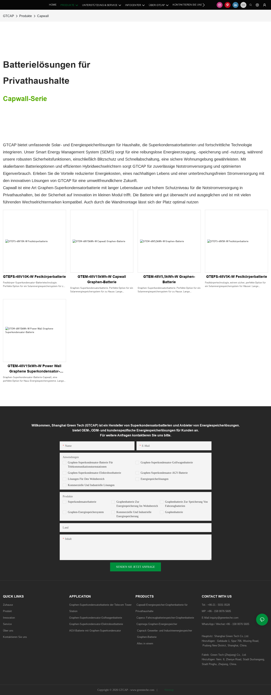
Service (7, 624)
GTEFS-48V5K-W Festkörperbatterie (236, 277)
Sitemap (169, 689)
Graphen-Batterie (146, 636)
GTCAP (8, 16)
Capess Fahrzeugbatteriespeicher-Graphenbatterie (165, 617)
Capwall (43, 16)
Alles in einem (145, 643)
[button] (204, 5)
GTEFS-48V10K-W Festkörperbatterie (34, 277)
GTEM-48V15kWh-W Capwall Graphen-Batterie (102, 279)
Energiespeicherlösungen (154, 478)
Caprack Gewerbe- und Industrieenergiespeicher (164, 630)
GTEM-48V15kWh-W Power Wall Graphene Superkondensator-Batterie (34, 369)
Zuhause (8, 604)
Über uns (8, 630)
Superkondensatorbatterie (82, 501)
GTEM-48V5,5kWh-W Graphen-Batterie (169, 279)
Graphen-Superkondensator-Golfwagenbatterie (167, 462)
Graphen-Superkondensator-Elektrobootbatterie (94, 472)
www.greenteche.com (142, 689)
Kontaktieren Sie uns (15, 636)
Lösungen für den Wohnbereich (86, 478)
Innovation (9, 617)
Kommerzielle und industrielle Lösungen (91, 485)
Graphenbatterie (174, 512)
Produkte (25, 16)
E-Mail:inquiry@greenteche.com (220, 617)
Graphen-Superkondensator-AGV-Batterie (164, 472)
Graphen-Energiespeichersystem (86, 512)
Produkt (7, 611)
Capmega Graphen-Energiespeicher (156, 624)
